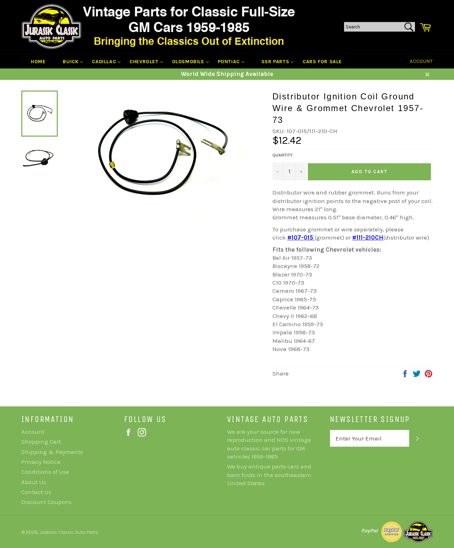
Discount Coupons (46, 501)
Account (421, 61)
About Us (33, 482)
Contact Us (36, 491)
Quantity (282, 155)
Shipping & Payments (52, 451)
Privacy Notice (41, 461)
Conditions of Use (45, 471)
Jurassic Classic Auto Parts (69, 532)
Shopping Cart (41, 441)
